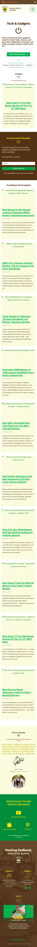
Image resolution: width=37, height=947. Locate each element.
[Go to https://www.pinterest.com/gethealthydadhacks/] (29, 888)
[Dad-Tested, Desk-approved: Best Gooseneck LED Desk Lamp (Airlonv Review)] (18, 465)
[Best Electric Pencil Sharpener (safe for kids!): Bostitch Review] (18, 678)
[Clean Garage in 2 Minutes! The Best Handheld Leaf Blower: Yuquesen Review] (18, 305)
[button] (35, 2)
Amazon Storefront (9, 829)
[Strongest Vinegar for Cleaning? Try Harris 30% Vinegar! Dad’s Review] (18, 913)
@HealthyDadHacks (18, 817)
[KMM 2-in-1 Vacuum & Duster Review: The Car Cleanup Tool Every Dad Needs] (18, 252)
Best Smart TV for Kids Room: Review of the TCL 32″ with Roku (18, 105)
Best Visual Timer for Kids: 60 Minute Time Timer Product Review (18, 585)
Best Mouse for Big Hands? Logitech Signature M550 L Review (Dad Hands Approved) (18, 212)
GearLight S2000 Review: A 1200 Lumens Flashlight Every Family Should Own (18, 372)
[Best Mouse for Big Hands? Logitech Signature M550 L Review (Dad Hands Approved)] (18, 198)
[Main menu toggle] (32, 9)
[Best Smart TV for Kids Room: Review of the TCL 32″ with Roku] (18, 92)
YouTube (24, 882)
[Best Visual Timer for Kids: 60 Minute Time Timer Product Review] (18, 572)
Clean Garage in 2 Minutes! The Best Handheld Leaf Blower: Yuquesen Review (16, 319)
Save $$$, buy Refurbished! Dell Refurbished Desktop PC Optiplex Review (17, 532)
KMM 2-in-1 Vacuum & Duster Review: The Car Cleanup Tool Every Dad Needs (18, 265)
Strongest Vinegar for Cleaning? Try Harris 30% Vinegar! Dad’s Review (18, 926)
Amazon (30, 882)
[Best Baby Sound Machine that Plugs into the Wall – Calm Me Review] (18, 412)
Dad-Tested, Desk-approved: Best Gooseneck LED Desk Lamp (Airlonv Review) (17, 479)
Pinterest (27, 829)
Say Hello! (9, 886)
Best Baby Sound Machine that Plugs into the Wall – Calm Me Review (16, 425)
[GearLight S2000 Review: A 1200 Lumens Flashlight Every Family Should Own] (18, 358)
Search (5, 65)
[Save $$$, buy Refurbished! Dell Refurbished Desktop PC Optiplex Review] (18, 518)
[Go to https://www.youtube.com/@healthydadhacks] (26, 888)
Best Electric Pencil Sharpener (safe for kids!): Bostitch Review (16, 692)
